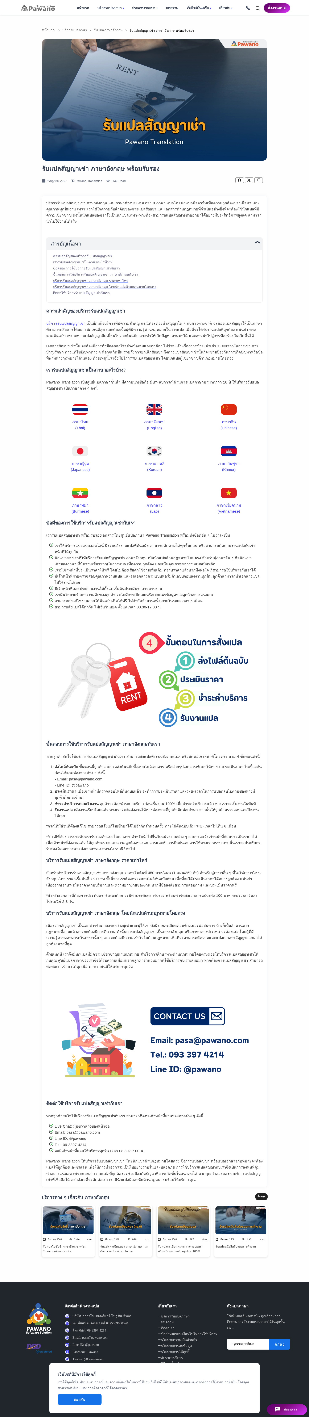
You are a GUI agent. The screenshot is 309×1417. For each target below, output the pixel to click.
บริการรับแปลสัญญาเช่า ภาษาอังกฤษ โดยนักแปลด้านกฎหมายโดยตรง (104, 287)
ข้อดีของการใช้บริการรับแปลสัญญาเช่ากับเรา (86, 268)
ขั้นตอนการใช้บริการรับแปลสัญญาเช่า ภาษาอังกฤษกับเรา (95, 274)
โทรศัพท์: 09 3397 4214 (89, 1330)
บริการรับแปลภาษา (175, 1316)
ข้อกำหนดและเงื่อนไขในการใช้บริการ (189, 1334)
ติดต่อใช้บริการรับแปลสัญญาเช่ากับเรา (81, 293)
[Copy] (258, 180)
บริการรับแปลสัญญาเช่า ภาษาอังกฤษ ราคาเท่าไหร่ (90, 280)
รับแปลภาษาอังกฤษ (108, 30)
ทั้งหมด (261, 1196)
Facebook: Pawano (85, 1352)
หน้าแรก (48, 30)
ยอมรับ (79, 1399)
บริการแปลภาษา (74, 30)
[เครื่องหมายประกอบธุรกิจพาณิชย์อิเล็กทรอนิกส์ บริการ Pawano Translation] (39, 1351)
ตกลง (280, 1344)
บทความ (167, 1322)
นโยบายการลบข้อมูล (176, 1345)
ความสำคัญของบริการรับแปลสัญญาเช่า (82, 256)
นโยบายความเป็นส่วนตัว (179, 1340)
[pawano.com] (37, 7)
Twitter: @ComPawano (88, 1359)
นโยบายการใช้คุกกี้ (175, 1352)
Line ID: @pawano (86, 1344)
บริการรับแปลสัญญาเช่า (65, 323)
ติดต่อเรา (167, 1328)
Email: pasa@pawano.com (90, 1337)
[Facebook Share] (239, 180)
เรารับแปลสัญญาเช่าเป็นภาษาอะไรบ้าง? (82, 262)
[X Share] (249, 180)
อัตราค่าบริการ (172, 1357)
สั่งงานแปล (277, 8)
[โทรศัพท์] (246, 7)
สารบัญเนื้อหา (66, 244)
